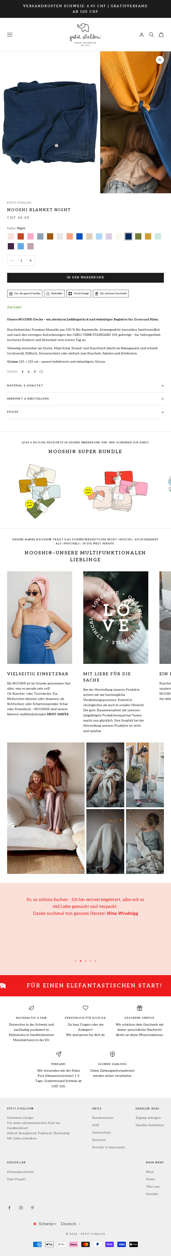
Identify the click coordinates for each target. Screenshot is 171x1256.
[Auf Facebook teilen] (22, 372)
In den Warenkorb (85, 277)
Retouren (99, 1140)
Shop (150, 1172)
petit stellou (19, 202)
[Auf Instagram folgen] (21, 1208)
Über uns (153, 1187)
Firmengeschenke (20, 1172)
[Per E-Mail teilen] (41, 372)
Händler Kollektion (150, 1125)
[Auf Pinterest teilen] (35, 372)
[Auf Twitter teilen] (29, 372)
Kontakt (152, 1194)
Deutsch (68, 1224)
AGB (95, 1125)
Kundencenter (103, 1118)
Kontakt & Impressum (108, 1147)
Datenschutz (101, 1132)
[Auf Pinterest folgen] (32, 1208)
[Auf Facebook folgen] (9, 1208)
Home (150, 1179)
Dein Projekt (16, 1179)
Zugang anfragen (148, 1118)
